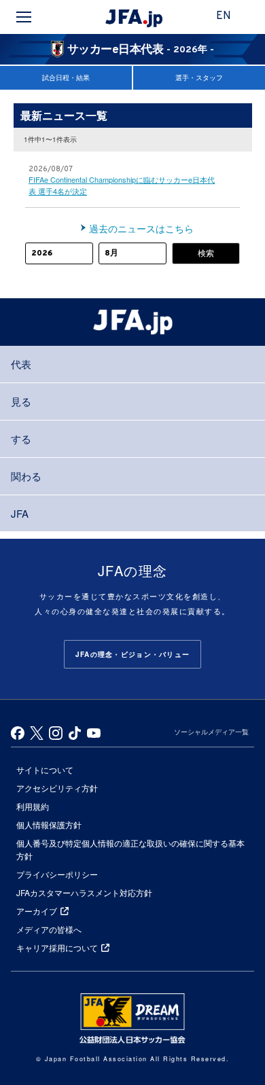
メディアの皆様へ (49, 929)
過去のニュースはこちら (141, 228)
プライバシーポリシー (57, 874)
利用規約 (32, 806)
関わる (26, 476)
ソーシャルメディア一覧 (211, 731)
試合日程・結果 (66, 77)
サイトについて (44, 769)
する (21, 438)
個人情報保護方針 (49, 824)
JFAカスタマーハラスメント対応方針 (84, 892)
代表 (21, 364)
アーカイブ (36, 911)
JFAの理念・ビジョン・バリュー (132, 654)
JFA (20, 513)
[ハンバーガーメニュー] (24, 17)
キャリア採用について (57, 947)
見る (21, 401)
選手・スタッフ (199, 77)
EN (223, 16)
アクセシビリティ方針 (57, 788)
